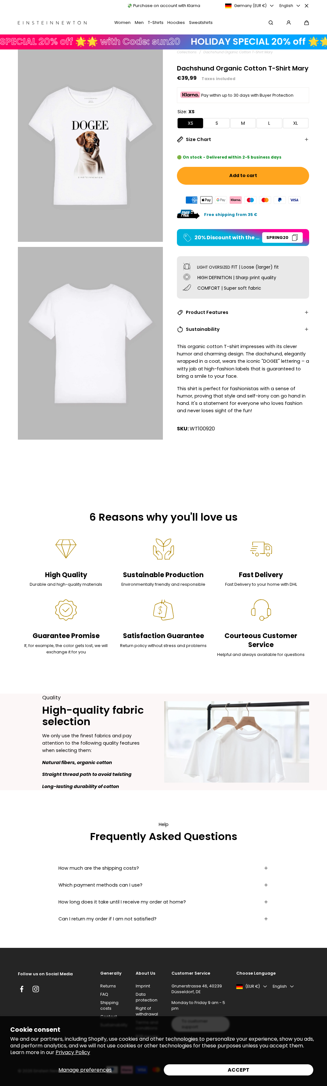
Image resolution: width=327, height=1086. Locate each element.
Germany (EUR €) (250, 5)
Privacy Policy (73, 1052)
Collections (187, 52)
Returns (108, 986)
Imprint (143, 986)
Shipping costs (109, 1005)
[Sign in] (288, 22)
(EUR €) (252, 986)
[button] (306, 22)
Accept (238, 1070)
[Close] (306, 5)
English (286, 5)
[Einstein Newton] (52, 23)
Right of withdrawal (147, 1011)
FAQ (104, 994)
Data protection (146, 997)
